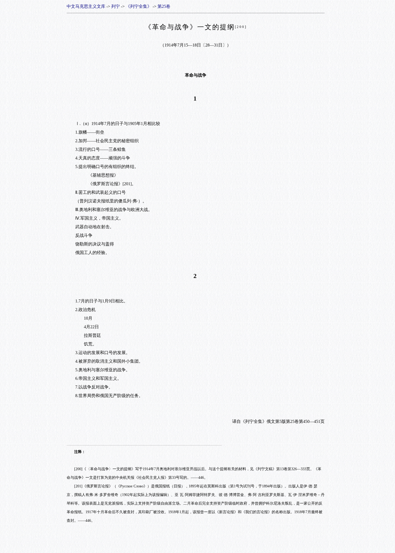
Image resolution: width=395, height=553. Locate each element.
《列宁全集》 (139, 6)
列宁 (115, 6)
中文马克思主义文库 (86, 6)
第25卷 (163, 6)
